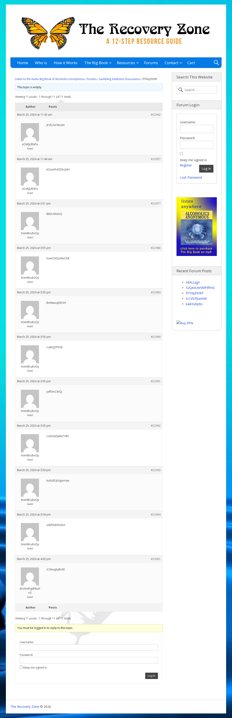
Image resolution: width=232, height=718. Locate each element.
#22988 (156, 248)
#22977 (156, 203)
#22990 (156, 337)
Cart (191, 62)
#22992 (156, 426)
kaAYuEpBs (194, 304)
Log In (151, 676)
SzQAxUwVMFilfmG (200, 287)
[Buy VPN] (184, 323)
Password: (26, 655)
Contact (171, 62)
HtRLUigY (193, 282)
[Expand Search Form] (216, 62)
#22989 (156, 292)
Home (22, 62)
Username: (27, 642)
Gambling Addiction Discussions (119, 79)
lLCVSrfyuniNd (196, 298)
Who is (41, 62)
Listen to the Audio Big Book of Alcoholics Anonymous (50, 79)
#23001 (156, 559)
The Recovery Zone (24, 706)
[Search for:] (196, 90)
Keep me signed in (35, 667)
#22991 (156, 381)
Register (186, 165)
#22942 (156, 115)
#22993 (156, 470)
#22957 (156, 159)
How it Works (65, 62)
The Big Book (96, 62)
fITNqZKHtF (195, 293)
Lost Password (191, 177)
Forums (151, 62)
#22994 (156, 514)
